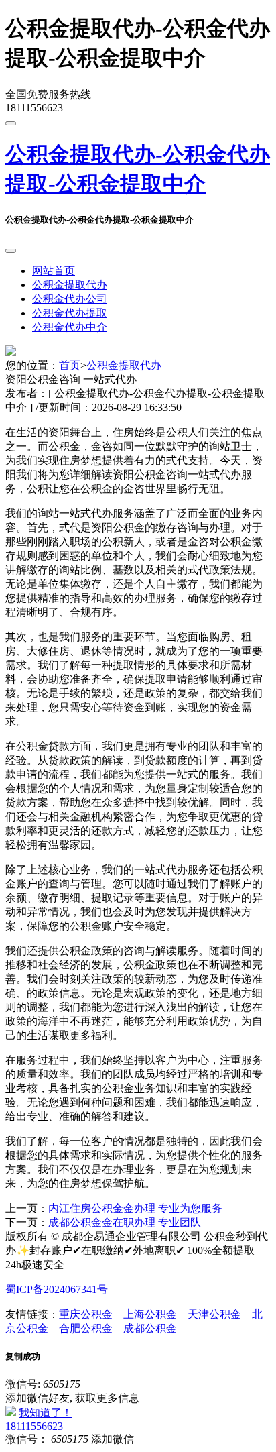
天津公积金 (214, 1314)
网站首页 (53, 270)
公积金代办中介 (69, 327)
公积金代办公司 (69, 298)
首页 (69, 365)
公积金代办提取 (69, 313)
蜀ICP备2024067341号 (56, 1289)
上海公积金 (150, 1314)
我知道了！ (45, 1412)
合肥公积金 (86, 1328)
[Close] (10, 251)
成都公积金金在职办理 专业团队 (124, 1222)
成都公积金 (150, 1328)
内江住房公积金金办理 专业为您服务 (135, 1208)
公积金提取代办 (69, 284)
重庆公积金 (86, 1314)
